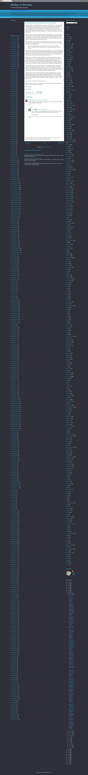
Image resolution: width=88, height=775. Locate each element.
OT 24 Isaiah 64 (14, 679)
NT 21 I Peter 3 (13, 290)
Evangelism (68, 213)
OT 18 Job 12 (13, 501)
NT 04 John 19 (13, 133)
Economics (68, 183)
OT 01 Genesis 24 (14, 348)
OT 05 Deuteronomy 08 (15, 409)
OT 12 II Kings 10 (14, 474)
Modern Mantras (69, 340)
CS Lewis (68, 94)
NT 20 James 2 (13, 281)
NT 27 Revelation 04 (14, 306)
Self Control (68, 462)
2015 (69, 755)
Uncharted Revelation (70, 533)
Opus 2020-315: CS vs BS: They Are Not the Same (71, 642)
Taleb (67, 500)
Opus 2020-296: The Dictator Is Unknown (71, 723)
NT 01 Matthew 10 (14, 49)
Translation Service (69, 523)
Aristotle (67, 55)
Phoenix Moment (69, 401)
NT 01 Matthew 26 (14, 66)
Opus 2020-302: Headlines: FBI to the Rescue (71, 696)
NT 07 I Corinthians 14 (15, 191)
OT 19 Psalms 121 (14, 560)
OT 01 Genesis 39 (14, 355)
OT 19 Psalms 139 (14, 570)
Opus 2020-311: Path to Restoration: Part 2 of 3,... (71, 659)
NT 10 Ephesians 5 (14, 231)
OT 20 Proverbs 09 (14, 614)
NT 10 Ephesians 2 (14, 227)
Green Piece (68, 248)
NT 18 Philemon (14, 265)
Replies (31, 107)
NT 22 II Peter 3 (14, 292)
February (70, 745)
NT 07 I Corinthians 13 (15, 189)
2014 (69, 757)
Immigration (68, 276)
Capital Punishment (69, 105)
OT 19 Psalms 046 (14, 537)
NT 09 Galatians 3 (14, 219)
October (70, 732)
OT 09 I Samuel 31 (14, 457)
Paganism (68, 386)
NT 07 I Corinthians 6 (15, 194)
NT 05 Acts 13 (13, 149)
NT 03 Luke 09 (13, 95)
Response (68, 439)
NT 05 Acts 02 (13, 141)
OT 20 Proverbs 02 (14, 604)
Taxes (67, 504)
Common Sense (69, 130)
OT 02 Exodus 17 (14, 367)
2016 (69, 754)
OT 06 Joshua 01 (14, 430)
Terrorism (68, 512)
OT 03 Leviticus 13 (14, 382)
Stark (67, 487)
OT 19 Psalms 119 (14, 558)
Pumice (33, 109)
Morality (67, 343)
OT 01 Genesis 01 (14, 327)
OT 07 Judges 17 (14, 440)
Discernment (68, 167)
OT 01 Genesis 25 (14, 350)
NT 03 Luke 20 (13, 108)
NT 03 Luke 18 (13, 104)
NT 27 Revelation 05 (14, 307)
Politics (67, 409)
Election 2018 (68, 190)
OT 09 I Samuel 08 (14, 445)
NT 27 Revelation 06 (14, 309)
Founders (68, 229)
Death (67, 158)
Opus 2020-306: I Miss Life (71, 679)
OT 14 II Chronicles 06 (15, 485)
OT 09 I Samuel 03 (14, 441)
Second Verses (69, 458)
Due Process (68, 177)
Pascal (67, 389)
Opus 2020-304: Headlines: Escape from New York (71, 686)
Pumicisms (68, 428)
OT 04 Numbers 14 (14, 396)
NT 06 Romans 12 (14, 177)
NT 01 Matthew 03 (14, 41)
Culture (67, 150)
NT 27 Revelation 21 (14, 321)
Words (67, 546)
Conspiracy (68, 138)
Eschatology (68, 209)
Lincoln (67, 320)
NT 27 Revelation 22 (14, 323)
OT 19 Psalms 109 (14, 554)
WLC (67, 539)
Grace (67, 246)
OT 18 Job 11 (13, 499)
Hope (67, 269)
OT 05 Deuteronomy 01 (15, 399)
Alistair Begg (68, 48)
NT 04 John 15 (13, 127)
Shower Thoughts (69, 466)
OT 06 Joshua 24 (14, 434)
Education (68, 186)
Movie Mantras (69, 345)
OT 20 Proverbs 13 (14, 621)
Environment (68, 206)
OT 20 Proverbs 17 (14, 627)
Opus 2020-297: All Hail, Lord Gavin (71, 719)
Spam (67, 477)
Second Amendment (70, 456)
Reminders (68, 437)
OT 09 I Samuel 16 (14, 451)
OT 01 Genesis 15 (14, 344)
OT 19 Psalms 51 (14, 585)
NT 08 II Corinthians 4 (15, 212)
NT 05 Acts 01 (13, 139)
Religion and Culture (70, 435)
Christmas (68, 118)
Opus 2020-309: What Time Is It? (71, 667)
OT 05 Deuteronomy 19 (15, 417)
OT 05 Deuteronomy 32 (15, 424)
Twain (67, 529)
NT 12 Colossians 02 (14, 242)
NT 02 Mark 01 (13, 70)
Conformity (68, 134)
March (70, 743)
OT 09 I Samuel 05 (14, 443)
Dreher (67, 173)
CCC (67, 92)
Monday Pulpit (69, 342)
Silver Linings (68, 468)
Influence (68, 282)
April (69, 742)
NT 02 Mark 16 (13, 85)
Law (67, 313)
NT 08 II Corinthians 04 (15, 200)
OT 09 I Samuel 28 (14, 455)
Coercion (67, 128)
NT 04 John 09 (13, 122)
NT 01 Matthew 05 (14, 43)
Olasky (67, 370)
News (67, 361)
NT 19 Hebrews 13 (14, 279)
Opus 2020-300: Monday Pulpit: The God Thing (71, 706)
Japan (67, 294)
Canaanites (68, 101)
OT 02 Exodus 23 (14, 374)
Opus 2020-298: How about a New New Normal (71, 715)
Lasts (67, 311)
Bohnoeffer (68, 78)
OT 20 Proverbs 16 (14, 625)
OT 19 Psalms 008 (14, 512)
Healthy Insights (69, 257)
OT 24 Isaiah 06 (14, 662)
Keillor (67, 299)
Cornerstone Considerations (71, 141)
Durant (67, 179)
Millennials (68, 338)
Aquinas (67, 53)
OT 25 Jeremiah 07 (14, 683)
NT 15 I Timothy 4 (14, 256)
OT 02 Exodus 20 (14, 371)
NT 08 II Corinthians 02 (15, 198)
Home (44, 142)
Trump (67, 525)
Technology (68, 508)
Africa (67, 42)
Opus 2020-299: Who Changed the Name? (71, 711)
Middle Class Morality (70, 336)
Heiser (67, 259)
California (68, 97)
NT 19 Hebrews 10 (14, 275)
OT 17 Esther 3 (13, 491)
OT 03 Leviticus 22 (14, 388)
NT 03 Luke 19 (13, 106)
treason (67, 564)
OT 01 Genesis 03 (14, 330)
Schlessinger (68, 451)
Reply (29, 104)
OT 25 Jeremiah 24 (14, 688)
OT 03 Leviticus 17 (14, 384)
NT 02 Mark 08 (13, 78)
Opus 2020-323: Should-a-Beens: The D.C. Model (71, 606)
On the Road (68, 374)
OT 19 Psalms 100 (14, 551)
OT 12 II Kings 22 (14, 478)
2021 (69, 590)
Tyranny (67, 531)
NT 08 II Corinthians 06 (15, 202)
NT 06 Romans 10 (14, 173)
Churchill (67, 122)
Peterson (68, 397)
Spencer (67, 479)
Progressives (68, 418)
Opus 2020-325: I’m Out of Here (71, 595)
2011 (69, 762)
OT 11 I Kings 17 (14, 468)
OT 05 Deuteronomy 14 (15, 413)
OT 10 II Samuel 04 (14, 459)
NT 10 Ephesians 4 (14, 229)
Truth (67, 527)
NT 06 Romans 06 (14, 166)
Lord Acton (68, 326)
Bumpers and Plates (70, 90)
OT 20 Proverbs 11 (14, 618)
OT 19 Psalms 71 (14, 587)
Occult (67, 366)
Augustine (68, 61)
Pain (67, 387)
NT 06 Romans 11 (14, 175)
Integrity (67, 284)
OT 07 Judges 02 (14, 436)
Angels (67, 49)
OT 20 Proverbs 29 (14, 650)
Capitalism (68, 107)
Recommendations (69, 433)
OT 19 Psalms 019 (14, 522)
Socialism (68, 472)
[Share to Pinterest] (41, 92)
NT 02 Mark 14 (13, 83)
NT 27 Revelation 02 (14, 302)
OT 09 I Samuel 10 (14, 447)
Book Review (68, 82)
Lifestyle (67, 319)
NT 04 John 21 (13, 137)
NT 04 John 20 (13, 135)
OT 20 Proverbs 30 (14, 652)
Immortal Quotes (69, 278)
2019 (69, 749)
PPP (67, 384)
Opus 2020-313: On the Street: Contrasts (71, 649)
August (70, 735)
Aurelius (67, 63)
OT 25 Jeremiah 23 (14, 687)
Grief (67, 250)
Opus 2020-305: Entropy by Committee (71, 682)
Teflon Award (68, 510)
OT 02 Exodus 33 (14, 378)
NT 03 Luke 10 (13, 97)
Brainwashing (68, 86)
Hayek (67, 252)
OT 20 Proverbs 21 (14, 635)
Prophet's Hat (68, 422)
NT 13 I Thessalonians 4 (15, 248)
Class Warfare (68, 124)
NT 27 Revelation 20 (14, 319)
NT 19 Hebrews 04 (14, 271)
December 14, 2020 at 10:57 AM (41, 100)
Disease (67, 171)
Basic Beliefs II (69, 71)
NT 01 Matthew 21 (14, 59)
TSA (67, 497)
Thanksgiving (68, 518)
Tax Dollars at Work (70, 502)
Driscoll (67, 175)
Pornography (68, 410)
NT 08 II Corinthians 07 (15, 204)
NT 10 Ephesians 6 (14, 233)
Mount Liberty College (33, 70)
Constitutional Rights (70, 139)
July (69, 737)
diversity (67, 562)
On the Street (68, 376)
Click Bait (68, 126)
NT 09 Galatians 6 (14, 225)
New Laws (68, 357)
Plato (67, 403)
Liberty (67, 317)
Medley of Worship (21, 4)
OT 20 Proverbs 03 (14, 606)
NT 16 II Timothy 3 (14, 263)
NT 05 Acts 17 (13, 154)
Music (67, 349)
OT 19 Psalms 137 (14, 568)
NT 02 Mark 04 (13, 74)
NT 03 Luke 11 (13, 99)
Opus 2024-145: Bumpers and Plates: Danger (32, 158)
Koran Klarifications (69, 305)
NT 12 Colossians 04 (14, 244)
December (71, 593)
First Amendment (69, 223)
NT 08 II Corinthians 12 (15, 208)
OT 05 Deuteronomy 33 (15, 426)
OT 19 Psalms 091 (14, 545)
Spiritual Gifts (68, 483)
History (67, 263)
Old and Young (69, 372)
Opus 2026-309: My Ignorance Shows (31, 162)
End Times (68, 204)
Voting (67, 537)
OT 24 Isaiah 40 (14, 671)
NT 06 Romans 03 (14, 162)
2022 (69, 588)
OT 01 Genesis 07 (14, 336)
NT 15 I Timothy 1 (14, 254)
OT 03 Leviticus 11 (14, 380)
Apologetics (68, 51)
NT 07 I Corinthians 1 (15, 181)
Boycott (67, 84)
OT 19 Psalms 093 (14, 549)
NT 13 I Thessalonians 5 (15, 250)
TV (66, 499)
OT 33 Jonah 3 (13, 708)
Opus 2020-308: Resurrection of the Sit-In (71, 671)
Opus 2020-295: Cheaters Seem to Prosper (71, 727)
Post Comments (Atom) (46, 147)
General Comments (69, 240)
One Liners (68, 378)
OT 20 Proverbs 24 (14, 641)
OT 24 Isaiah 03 (14, 658)
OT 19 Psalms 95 (14, 600)
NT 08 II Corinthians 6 (15, 216)
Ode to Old (68, 368)
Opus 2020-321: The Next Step (71, 614)
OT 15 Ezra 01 (13, 489)
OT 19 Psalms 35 (14, 581)
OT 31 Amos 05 (14, 706)
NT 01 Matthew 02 (14, 39)
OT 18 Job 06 (13, 497)
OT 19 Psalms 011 (14, 514)
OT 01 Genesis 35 (14, 353)
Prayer (67, 414)
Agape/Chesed (69, 44)
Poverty (67, 412)
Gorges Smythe (31, 100)
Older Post (60, 142)
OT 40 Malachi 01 (14, 713)
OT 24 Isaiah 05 (14, 660)
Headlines (68, 253)
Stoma (67, 491)
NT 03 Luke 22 (13, 110)
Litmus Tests (68, 324)
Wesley (67, 543)
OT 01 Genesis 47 (14, 357)
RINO (67, 430)
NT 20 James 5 (13, 284)
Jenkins (67, 296)
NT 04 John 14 (13, 126)
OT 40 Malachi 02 (14, 715)
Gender (67, 238)
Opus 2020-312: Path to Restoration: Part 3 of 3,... (71, 654)
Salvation (68, 449)
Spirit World (68, 481)
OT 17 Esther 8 (13, 493)
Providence (68, 424)
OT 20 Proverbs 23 (14, 639)
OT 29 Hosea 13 (14, 704)
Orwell (67, 380)
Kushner (67, 307)
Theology (40, 93)
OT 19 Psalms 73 (14, 589)
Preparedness (68, 416)
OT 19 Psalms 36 (14, 583)
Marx (67, 332)
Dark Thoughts (69, 154)
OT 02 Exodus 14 (14, 363)
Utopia (67, 535)
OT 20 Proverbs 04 (14, 608)
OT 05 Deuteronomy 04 (15, 403)
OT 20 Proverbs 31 (14, 654)
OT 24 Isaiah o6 (14, 681)
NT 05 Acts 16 (13, 152)
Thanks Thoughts (69, 516)
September (71, 734)
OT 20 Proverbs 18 (14, 629)
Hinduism (68, 261)
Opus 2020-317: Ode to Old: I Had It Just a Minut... (71, 632)
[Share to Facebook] (40, 92)
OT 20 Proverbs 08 (14, 612)
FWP (67, 217)
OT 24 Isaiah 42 (14, 673)
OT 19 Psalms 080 (14, 541)
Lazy (67, 315)
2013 (69, 759)
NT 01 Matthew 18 (14, 55)
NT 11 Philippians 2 (14, 237)
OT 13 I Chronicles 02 (15, 482)
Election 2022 (68, 194)
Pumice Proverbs (69, 426)
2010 (69, 764)
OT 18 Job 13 (13, 503)
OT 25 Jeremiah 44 (14, 696)
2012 (69, 760)
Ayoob (67, 65)
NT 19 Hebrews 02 (14, 269)
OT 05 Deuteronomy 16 (15, 415)
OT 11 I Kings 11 (14, 464)
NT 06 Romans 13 (14, 179)
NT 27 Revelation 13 (14, 315)
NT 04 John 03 (13, 114)
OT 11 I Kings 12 (14, 466)
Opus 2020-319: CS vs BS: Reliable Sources (71, 623)
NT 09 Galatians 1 (14, 217)
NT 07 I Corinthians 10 (15, 183)
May (69, 740)
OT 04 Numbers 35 (14, 397)
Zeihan (67, 556)
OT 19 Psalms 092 (14, 547)
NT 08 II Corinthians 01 (15, 196)
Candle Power (68, 103)
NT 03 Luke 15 (13, 103)
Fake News (68, 219)
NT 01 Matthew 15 (14, 51)
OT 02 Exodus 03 (14, 361)
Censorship (68, 111)
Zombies (67, 558)
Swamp (67, 495)
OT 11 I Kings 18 (14, 470)
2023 (69, 587)
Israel (67, 288)
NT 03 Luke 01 (13, 87)
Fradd (67, 230)
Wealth (67, 541)
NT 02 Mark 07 (13, 76)
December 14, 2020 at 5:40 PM (42, 109)
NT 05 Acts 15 (13, 150)
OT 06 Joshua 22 (14, 432)
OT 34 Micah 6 (13, 711)
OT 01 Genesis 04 (14, 332)
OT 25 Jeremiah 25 (14, 690)
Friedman (68, 232)
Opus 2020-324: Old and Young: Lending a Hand (71, 600)
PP (66, 382)
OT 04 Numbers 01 (14, 394)
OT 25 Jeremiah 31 (14, 694)
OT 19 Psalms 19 (14, 574)
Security (67, 460)
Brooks (67, 88)
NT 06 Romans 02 (14, 160)
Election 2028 (68, 200)
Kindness (68, 303)
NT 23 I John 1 (13, 294)
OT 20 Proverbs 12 (14, 620)
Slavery (67, 470)
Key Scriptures (69, 301)
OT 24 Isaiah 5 (13, 675)
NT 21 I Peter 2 (13, 288)
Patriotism (68, 391)
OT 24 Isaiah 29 (14, 669)
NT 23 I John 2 (13, 296)
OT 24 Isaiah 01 (14, 656)
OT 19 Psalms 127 (14, 562)
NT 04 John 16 (13, 129)
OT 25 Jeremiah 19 (14, 685)
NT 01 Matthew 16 (14, 53)
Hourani (67, 271)
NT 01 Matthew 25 (14, 64)
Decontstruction (69, 160)
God (67, 242)
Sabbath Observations (70, 447)
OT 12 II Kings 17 (14, 476)
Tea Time (68, 506)
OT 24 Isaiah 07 (14, 664)
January (70, 747)
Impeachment (68, 280)
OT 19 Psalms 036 (14, 528)
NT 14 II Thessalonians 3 (15, 252)
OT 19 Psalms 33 (14, 577)
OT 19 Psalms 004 (14, 510)
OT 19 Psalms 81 (14, 591)
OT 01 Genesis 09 (14, 338)
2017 (69, 752)
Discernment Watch (70, 169)
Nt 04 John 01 (13, 325)
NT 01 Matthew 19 (14, 57)
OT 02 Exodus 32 (14, 376)
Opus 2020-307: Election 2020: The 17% (71, 675)
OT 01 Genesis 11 (14, 340)
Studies (67, 493)
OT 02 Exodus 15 (14, 365)
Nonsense (68, 363)
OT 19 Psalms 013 (14, 518)
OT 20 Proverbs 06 (14, 610)
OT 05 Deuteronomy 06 (15, 407)
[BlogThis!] (38, 92)
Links (67, 322)
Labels (67, 309)
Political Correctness (70, 407)
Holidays (67, 265)
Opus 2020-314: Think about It (71, 646)
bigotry (67, 560)
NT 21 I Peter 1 (13, 286)
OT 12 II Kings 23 (14, 480)
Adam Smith (68, 38)
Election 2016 (68, 188)
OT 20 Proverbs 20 (14, 633)
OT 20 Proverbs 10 (14, 616)
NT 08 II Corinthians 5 (15, 214)
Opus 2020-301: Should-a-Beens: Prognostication (71, 700)
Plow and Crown (69, 405)
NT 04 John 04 (13, 116)
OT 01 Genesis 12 (14, 342)
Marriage (67, 330)
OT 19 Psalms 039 (14, 533)
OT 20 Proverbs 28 (14, 648)
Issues (67, 290)
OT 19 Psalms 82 (14, 593)
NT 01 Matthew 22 (14, 60)
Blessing (67, 76)
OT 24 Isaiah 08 (14, 665)
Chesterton (68, 115)
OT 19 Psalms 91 (14, 597)
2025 (69, 583)
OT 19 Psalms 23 (14, 575)
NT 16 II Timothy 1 (14, 260)
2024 (69, 585)
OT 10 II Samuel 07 (14, 461)
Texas (67, 514)
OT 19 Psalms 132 (14, 564)
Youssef (67, 554)
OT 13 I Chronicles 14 (15, 484)
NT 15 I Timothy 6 (14, 258)
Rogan (67, 445)
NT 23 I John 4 (13, 298)
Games (67, 234)
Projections (68, 420)
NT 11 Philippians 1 (14, 235)
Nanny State (68, 353)
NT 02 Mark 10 (13, 80)
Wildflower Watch (69, 544)
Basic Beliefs (68, 69)
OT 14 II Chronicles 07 (15, 487)
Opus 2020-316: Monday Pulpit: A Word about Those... (71, 636)
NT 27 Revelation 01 (14, 300)
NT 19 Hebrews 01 (14, 267)
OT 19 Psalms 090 (14, 543)
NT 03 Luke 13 (13, 101)
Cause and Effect (69, 109)
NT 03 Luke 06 (13, 93)
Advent (67, 40)
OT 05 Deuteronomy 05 (15, 405)
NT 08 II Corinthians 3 (15, 210)
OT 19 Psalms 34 (14, 579)
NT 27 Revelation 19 (14, 317)
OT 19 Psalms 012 (14, 516)
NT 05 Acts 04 (13, 143)
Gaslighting (68, 236)
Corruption (68, 144)
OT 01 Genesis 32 (14, 351)
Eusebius (68, 211)
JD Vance (68, 292)
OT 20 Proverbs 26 (14, 644)
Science (67, 454)
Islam (67, 286)
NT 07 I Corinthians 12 (15, 187)
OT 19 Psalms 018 (14, 520)
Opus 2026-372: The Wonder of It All (32, 150)
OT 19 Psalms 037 (14, 530)
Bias (67, 72)
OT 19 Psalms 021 (14, 524)
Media (67, 334)
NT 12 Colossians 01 (14, 240)
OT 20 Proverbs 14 (14, 623)
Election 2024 (68, 196)
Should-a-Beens (69, 464)
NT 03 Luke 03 (13, 91)
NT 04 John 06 (13, 118)
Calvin (67, 99)
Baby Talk (68, 67)
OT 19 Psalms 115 (14, 556)
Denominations (69, 162)
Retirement (68, 441)
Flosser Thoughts (69, 227)
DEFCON (68, 152)
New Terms (68, 359)
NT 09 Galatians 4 (14, 221)
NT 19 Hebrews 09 (14, 273)
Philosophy (68, 399)
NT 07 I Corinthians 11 (15, 185)
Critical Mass (68, 148)
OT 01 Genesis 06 (14, 334)
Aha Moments (68, 46)
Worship (67, 550)
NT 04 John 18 (13, 131)
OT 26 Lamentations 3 (15, 698)
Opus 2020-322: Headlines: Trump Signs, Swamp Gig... (71, 610)
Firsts (67, 225)
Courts (67, 146)
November (71, 730)
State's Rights (68, 489)
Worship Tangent (69, 552)
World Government (69, 548)
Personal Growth (69, 395)
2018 (69, 750)
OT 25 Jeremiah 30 (14, 692)
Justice (67, 297)
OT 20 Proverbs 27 (14, 646)
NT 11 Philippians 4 (14, 239)
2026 (69, 582)
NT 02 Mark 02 (13, 72)
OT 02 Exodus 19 (14, 369)
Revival (37, 93)
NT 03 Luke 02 (13, 89)
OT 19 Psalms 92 (14, 598)
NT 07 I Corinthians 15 (15, 193)
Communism (68, 132)
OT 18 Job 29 (13, 505)
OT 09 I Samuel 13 (14, 449)
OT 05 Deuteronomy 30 (15, 422)
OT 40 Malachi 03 (14, 717)
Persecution (68, 393)
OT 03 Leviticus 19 (14, 386)
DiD (67, 163)
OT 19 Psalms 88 (14, 595)
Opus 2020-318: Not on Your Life (71, 627)
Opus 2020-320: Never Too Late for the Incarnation (71, 619)
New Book (68, 355)
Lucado (67, 328)
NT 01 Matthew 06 (14, 45)
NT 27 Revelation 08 (14, 313)
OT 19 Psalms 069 (14, 539)
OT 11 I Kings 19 (14, 472)
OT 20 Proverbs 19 (14, 631)
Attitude (67, 59)
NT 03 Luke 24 (13, 112)
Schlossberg (68, 453)
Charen (67, 113)
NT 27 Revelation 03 (14, 304)
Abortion (67, 36)
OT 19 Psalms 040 (14, 535)
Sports (67, 485)
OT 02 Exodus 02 (14, 359)
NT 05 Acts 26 (13, 156)
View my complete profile (73, 573)
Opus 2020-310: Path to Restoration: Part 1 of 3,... (71, 663)
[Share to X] (39, 92)
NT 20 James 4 (13, 283)
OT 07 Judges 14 (14, 438)
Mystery (67, 351)
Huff (67, 273)
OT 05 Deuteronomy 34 (15, 428)
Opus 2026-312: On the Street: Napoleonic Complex (34, 154)
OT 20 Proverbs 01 (14, 602)
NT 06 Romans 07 (31, 93)
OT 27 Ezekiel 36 (14, 700)
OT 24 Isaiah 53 (14, 677)
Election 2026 (68, 198)
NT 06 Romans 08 (14, 170)
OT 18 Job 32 (13, 507)
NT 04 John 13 (13, 124)
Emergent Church (69, 202)
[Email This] (37, 92)
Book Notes (68, 80)
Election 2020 (68, 192)
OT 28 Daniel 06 (14, 702)
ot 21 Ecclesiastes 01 (15, 719)
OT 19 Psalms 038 (14, 531)
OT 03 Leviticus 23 (14, 390)
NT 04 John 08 (13, 120)
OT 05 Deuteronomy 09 (15, 411)
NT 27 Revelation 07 (14, 311)
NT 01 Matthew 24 (14, 62)
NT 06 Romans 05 (14, 164)
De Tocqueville (69, 156)
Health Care (68, 255)
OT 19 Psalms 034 (14, 526)
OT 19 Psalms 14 (14, 572)
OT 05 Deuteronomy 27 (15, 420)
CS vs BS (68, 95)
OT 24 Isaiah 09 (14, 667)
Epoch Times (68, 207)
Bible (67, 74)
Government (68, 244)
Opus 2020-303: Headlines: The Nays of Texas (71, 691)
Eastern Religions (69, 181)
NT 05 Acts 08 (13, 147)
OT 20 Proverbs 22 (14, 637)
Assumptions (68, 57)
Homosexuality (69, 267)
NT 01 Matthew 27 (14, 68)
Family (67, 221)
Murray (67, 347)
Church (67, 120)
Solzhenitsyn (68, 474)
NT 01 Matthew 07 (14, 47)
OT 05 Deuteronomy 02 (15, 401)
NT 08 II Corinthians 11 (15, 206)
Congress (68, 136)
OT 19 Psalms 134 (14, 566)
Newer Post (28, 142)
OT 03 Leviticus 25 (14, 392)
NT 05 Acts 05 (13, 145)
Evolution (68, 215)
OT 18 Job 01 (13, 495)
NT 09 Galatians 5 (14, 223)
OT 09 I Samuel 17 (14, 453)
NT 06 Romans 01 (14, 158)
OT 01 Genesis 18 (14, 346)
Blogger (50, 772)
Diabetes (67, 165)
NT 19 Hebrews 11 (14, 277)
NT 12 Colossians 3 (14, 246)
